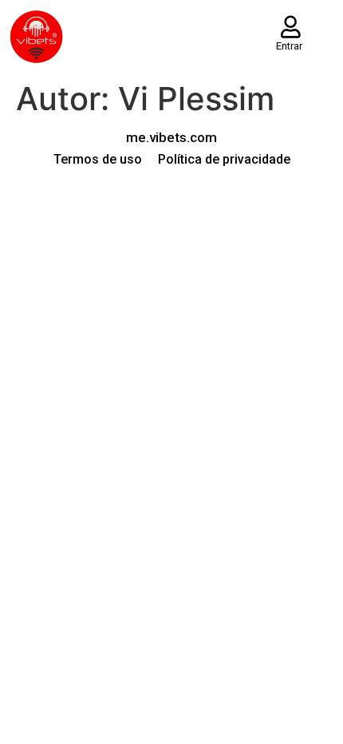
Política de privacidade (224, 159)
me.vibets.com (171, 137)
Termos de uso (97, 159)
